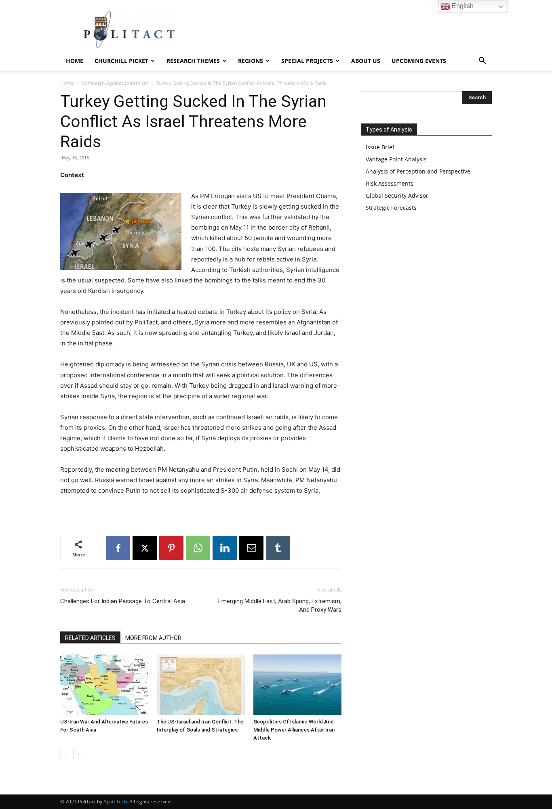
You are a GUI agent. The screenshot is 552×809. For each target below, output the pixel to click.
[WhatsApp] (198, 548)
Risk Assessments (389, 183)
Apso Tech (115, 801)
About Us (365, 61)
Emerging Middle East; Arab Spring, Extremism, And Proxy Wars (279, 605)
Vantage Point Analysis (396, 159)
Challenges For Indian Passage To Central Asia (122, 601)
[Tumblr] (278, 548)
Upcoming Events (419, 61)
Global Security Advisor (397, 195)
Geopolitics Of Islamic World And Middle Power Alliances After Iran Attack (294, 730)
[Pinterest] (171, 548)
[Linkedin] (225, 548)
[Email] (251, 548)
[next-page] (78, 754)
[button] (482, 61)
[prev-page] (65, 754)
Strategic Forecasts (391, 207)
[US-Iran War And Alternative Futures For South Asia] (104, 684)
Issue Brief (380, 147)
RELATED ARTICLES (90, 638)
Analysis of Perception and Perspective (418, 171)
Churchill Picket (121, 61)
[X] (145, 548)
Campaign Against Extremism (115, 82)
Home (74, 61)
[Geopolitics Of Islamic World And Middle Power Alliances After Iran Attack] (297, 684)
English (462, 5)
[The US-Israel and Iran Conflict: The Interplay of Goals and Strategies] (201, 684)
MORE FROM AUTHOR (153, 638)
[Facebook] (118, 548)
